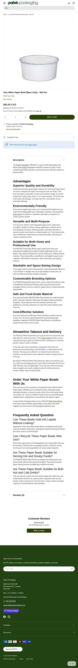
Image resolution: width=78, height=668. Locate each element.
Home (5, 14)
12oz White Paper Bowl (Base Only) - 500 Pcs (21, 14)
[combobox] (39, 8)
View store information (13, 129)
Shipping (6, 108)
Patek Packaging (12, 655)
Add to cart (52, 117)
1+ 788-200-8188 (9, 601)
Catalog (21, 659)
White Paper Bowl (9, 96)
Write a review (39, 530)
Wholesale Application (9, 659)
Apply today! (32, 145)
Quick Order (29, 659)
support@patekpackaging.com (14, 605)
